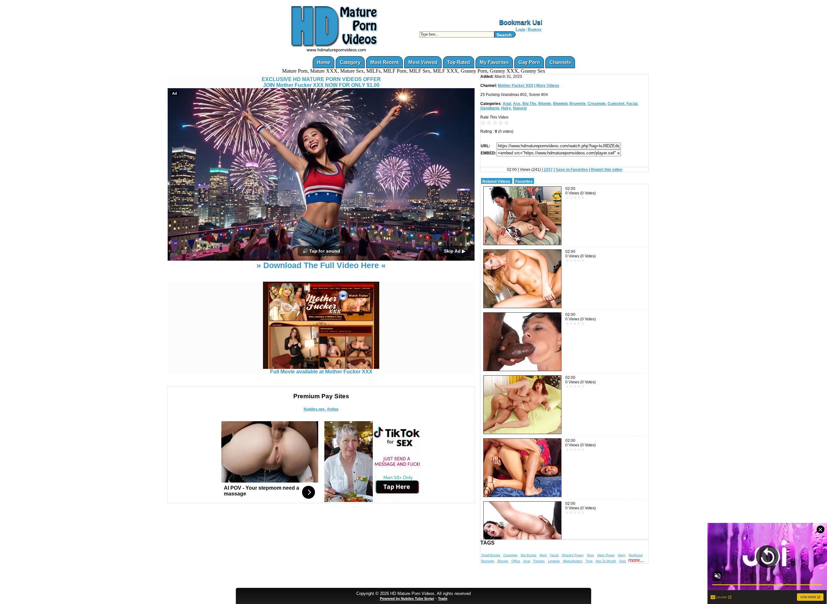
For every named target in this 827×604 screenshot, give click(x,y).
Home (323, 62)
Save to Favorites (572, 169)
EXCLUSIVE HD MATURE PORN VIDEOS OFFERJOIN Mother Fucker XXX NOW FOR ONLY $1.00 (321, 82)
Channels (560, 62)
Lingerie (554, 561)
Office (515, 561)
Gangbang (489, 108)
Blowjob (560, 103)
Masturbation (572, 561)
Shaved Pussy (572, 555)
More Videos (547, 85)
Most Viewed (422, 62)
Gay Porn (529, 62)
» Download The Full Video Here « (321, 265)
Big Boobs (528, 555)
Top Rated (458, 62)
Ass (516, 103)
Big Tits (529, 103)
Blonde (544, 103)
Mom (543, 555)
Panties (539, 561)
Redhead (636, 555)
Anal (507, 103)
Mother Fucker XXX (515, 85)
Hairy (506, 108)
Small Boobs (490, 555)
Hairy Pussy (606, 555)
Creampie (597, 103)
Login (520, 29)
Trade (442, 598)
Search (504, 34)
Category (350, 62)
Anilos (333, 409)
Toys (589, 561)
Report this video (606, 169)
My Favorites (494, 62)
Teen (590, 555)
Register (534, 29)
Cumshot (616, 103)
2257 (548, 169)
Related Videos (496, 181)
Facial (631, 103)
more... (636, 560)
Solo (622, 561)
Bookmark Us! (521, 22)
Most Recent (384, 62)
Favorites (524, 181)
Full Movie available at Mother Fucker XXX (321, 371)
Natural (520, 108)
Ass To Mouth (606, 561)
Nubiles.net (314, 409)
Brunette (578, 103)
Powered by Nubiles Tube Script (407, 598)
